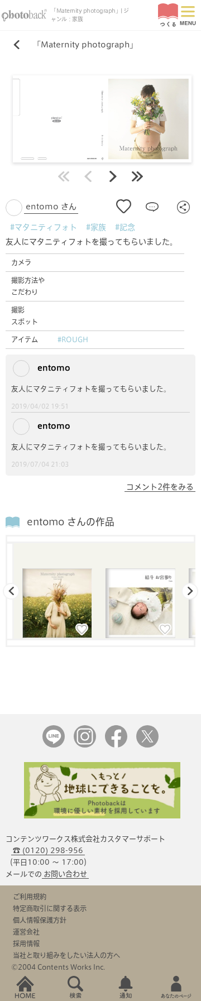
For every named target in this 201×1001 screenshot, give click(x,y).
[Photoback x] (147, 745)
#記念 (125, 227)
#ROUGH (73, 339)
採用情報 (26, 943)
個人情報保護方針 (39, 920)
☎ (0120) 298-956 (48, 850)
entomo (52, 368)
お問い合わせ (65, 874)
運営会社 (26, 931)
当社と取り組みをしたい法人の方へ (66, 955)
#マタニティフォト (43, 227)
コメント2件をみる (160, 487)
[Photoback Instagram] (85, 745)
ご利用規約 (29, 896)
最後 (137, 176)
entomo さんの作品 (70, 521)
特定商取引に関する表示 (50, 908)
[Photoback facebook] (116, 745)
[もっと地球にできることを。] (102, 816)
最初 (63, 176)
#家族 (96, 227)
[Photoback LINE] (53, 745)
